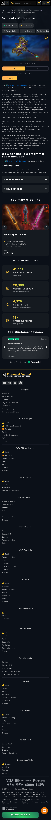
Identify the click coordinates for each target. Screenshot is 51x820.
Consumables (7, 505)
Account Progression (11, 671)
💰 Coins (6, 633)
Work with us (7, 397)
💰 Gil (4, 613)
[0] (39, 2)
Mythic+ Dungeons (10, 435)
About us (6, 393)
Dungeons (6, 467)
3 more (5, 602)
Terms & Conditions (10, 412)
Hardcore (6, 487)
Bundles (5, 586)
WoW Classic (25, 477)
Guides (5, 400)
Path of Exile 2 (25, 497)
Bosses (5, 508)
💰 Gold (5, 423)
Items (4, 599)
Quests (5, 770)
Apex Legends (25, 658)
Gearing (5, 461)
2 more (5, 520)
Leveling (5, 619)
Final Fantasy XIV (26, 608)
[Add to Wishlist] (46, 37)
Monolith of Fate (9, 724)
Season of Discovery (11, 491)
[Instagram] (15, 383)
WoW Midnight (25, 419)
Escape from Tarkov (25, 760)
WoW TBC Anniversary (25, 448)
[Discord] (4, 383)
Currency (6, 514)
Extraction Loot (9, 648)
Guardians (6, 700)
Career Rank (7, 744)
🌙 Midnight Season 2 (11, 426)
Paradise (5, 694)
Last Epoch (25, 710)
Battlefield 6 (25, 740)
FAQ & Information (10, 403)
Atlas (4, 531)
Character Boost (9, 566)
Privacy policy (8, 409)
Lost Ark (25, 681)
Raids (4, 432)
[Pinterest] (20, 383)
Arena (4, 727)
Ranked (5, 662)
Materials (6, 596)
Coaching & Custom (10, 674)
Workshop (6, 645)
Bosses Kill (7, 534)
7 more (5, 441)
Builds (4, 511)
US (37, 68)
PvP (3, 438)
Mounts (5, 622)
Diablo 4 (25, 579)
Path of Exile (25, 527)
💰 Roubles (7, 764)
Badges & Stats (8, 665)
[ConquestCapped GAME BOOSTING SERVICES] (4, 375)
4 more (5, 470)
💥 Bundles (7, 429)
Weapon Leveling (9, 753)
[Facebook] (9, 383)
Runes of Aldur (8, 501)
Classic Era (6, 484)
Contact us (6, 406)
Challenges (7, 563)
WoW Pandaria (25, 550)
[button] (44, 2)
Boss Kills (6, 642)
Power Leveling (8, 458)
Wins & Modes (8, 668)
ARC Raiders (25, 629)
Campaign (6, 747)
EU (14, 68)
